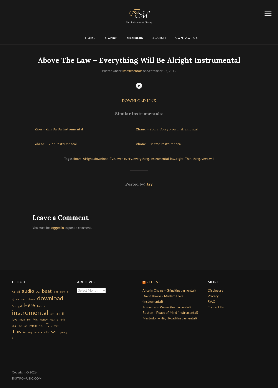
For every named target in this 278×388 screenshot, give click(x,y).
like (58, 313)
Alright (88, 159)
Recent (153, 282)
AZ (38, 291)
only (62, 319)
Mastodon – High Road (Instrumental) (169, 318)
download (101, 159)
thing (196, 159)
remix (33, 325)
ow (26, 325)
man (22, 319)
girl (20, 306)
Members (135, 37)
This (16, 331)
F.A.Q (211, 301)
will (211, 159)
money (44, 319)
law (172, 159)
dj (13, 299)
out (20, 325)
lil (63, 314)
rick (41, 325)
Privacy (213, 296)
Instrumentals (132, 71)
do (17, 299)
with (46, 332)
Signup (111, 37)
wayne (38, 332)
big (56, 291)
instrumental (160, 159)
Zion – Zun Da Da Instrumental (59, 129)
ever (119, 159)
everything (141, 159)
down (31, 299)
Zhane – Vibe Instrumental (56, 144)
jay (52, 313)
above (77, 159)
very (205, 159)
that (56, 325)
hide (39, 306)
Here (29, 305)
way (30, 332)
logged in (57, 228)
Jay (149, 184)
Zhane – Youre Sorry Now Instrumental (167, 129)
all (18, 291)
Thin (188, 159)
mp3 (52, 319)
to (24, 332)
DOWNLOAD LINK (139, 100)
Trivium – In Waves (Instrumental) (166, 307)
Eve (112, 159)
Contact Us (186, 37)
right (180, 159)
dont (23, 299)
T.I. (48, 325)
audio (28, 291)
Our (14, 325)
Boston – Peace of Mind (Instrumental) (170, 312)
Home (90, 37)
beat (47, 291)
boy (62, 291)
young (63, 332)
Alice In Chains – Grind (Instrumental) (169, 290)
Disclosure (215, 290)
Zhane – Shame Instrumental (159, 144)
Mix (35, 319)
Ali (13, 291)
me (29, 319)
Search (159, 37)
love (14, 319)
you (54, 331)
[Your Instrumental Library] (139, 13)
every (128, 159)
